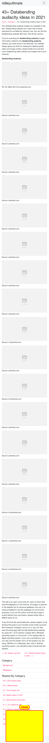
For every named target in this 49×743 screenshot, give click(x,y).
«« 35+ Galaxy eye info (11, 653)
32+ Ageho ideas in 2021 (13, 695)
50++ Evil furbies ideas (12, 680)
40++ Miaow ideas (10, 685)
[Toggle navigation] (44, 3)
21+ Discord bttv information (14, 700)
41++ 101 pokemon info (12, 704)
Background (8, 665)
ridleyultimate (12, 2)
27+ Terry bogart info (11, 690)
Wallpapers (7, 670)
